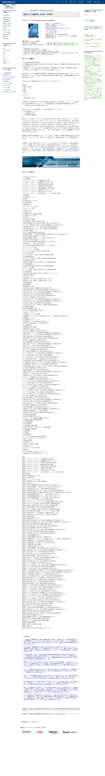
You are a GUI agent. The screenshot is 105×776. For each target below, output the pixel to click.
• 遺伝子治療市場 (6, 79)
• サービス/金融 (6, 32)
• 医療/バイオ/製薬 (6, 23)
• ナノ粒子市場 (6, 89)
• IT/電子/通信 (5, 15)
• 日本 (3, 52)
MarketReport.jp (8, 2)
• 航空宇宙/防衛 (6, 26)
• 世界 (3, 48)
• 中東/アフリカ (6, 63)
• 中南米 (4, 61)
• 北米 (3, 58)
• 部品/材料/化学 (6, 21)
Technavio (62, 25)
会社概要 (89, 2)
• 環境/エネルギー (6, 30)
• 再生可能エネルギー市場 (8, 91)
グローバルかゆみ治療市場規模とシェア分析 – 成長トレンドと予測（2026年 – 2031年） (93, 66)
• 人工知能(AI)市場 (6, 72)
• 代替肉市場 (5, 81)
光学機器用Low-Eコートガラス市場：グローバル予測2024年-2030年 (93, 72)
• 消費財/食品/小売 (6, 17)
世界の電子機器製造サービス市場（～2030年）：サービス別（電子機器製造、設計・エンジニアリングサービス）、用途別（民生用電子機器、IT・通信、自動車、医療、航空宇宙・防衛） (93, 81)
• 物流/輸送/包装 (6, 34)
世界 (32, 10)
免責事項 (70, 708)
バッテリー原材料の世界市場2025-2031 (93, 74)
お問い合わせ (97, 2)
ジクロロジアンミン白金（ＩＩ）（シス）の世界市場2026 (92, 86)
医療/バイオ (36, 10)
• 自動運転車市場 (6, 75)
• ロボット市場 (6, 85)
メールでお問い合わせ (59, 713)
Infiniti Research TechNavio (46, 10)
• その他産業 (5, 38)
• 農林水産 (4, 36)
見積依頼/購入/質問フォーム (71, 43)
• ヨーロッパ (5, 56)
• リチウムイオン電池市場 (8, 77)
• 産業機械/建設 (6, 19)
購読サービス (73, 2)
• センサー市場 (6, 87)
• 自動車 (4, 28)
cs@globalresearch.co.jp (90, 36)
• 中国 (3, 54)
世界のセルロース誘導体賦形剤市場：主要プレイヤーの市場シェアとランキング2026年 (93, 98)
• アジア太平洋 (6, 50)
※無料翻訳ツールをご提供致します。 (93, 43)
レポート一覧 (64, 2)
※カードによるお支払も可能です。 (92, 46)
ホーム (57, 2)
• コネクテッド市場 (7, 83)
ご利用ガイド (81, 2)
